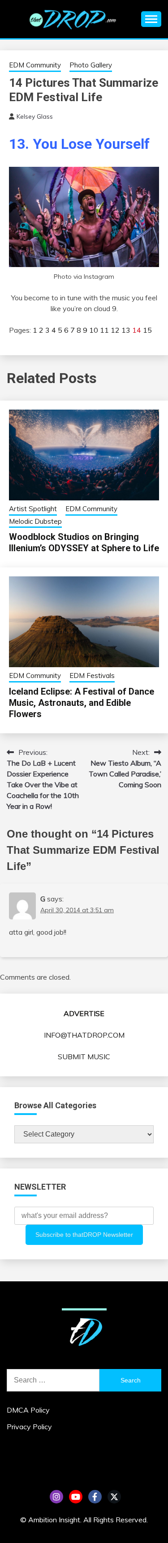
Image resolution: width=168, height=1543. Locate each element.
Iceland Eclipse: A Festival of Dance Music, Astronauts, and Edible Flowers (81, 702)
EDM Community (35, 65)
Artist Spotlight (33, 508)
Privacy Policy (29, 1426)
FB (95, 1496)
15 (147, 330)
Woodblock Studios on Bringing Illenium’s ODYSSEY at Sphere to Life (84, 542)
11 (104, 330)
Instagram (56, 1496)
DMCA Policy (28, 1409)
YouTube (75, 1496)
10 (93, 330)
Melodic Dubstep (35, 521)
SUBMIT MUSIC (84, 1056)
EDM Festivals (92, 675)
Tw (114, 1496)
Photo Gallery (90, 65)
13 (125, 330)
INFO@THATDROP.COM (84, 1034)
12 (115, 330)
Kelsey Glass (35, 116)
